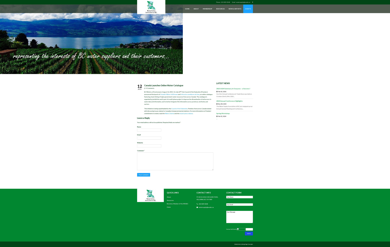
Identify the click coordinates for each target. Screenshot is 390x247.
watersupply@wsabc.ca (243, 2)
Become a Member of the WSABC (177, 204)
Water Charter (169, 113)
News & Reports (235, 9)
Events (248, 9)
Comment (141, 150)
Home (187, 9)
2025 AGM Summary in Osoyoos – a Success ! (233, 89)
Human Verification (231, 229)
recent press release (186, 113)
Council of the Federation (179, 108)
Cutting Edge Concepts (247, 244)
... (234, 96)
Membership (207, 9)
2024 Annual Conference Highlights (229, 101)
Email (139, 135)
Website (140, 143)
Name (139, 127)
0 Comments (150, 88)
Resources (220, 9)
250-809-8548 (225, 2)
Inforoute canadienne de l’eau (190, 94)
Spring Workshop (223, 113)
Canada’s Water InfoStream (169, 94)
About (196, 9)
